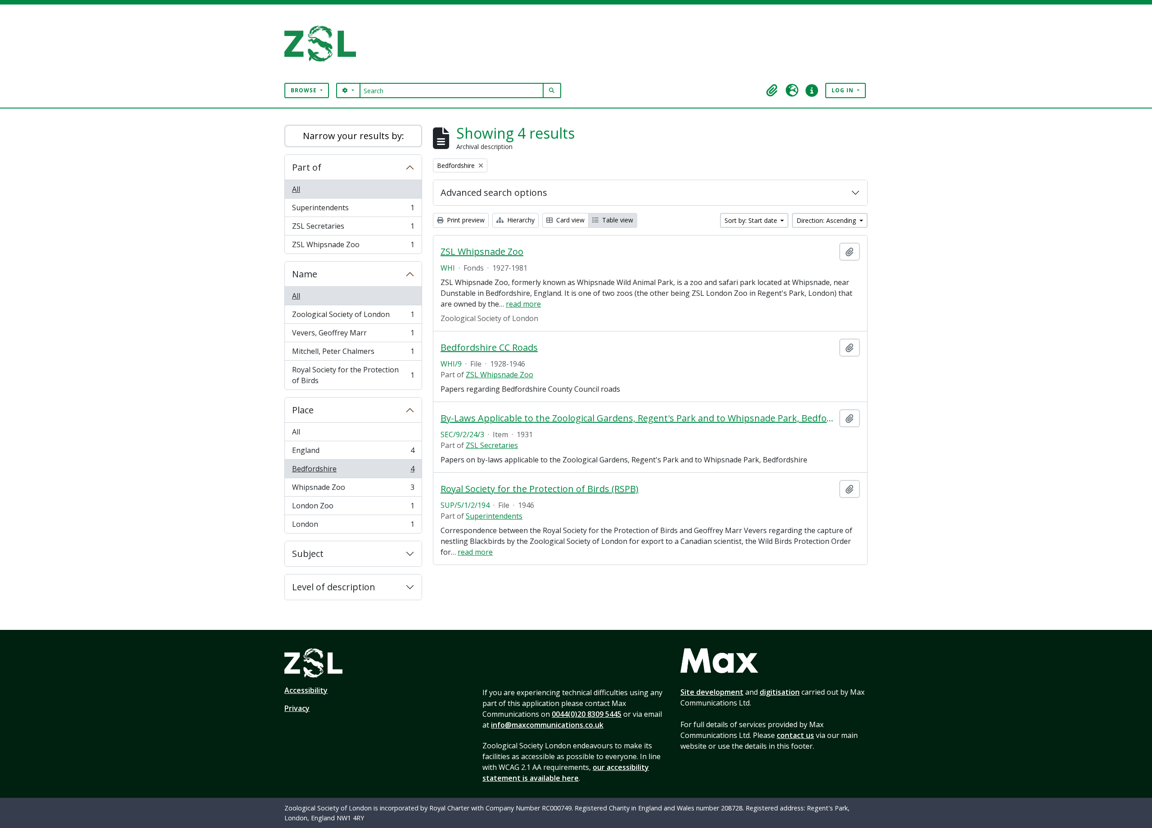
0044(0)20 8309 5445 (586, 714)
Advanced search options (494, 192)
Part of (306, 167)
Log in (843, 90)
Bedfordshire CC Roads (489, 347)
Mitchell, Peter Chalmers (353, 353)
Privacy (297, 708)
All (296, 189)
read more (523, 304)
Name (304, 274)
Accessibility (306, 690)
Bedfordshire (353, 471)
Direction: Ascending (827, 220)
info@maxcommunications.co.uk (547, 725)
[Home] (323, 43)
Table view (616, 220)
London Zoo (353, 508)
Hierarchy (520, 220)
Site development (711, 692)
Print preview (465, 220)
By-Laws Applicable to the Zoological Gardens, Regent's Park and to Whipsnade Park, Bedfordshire (638, 418)
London (353, 526)
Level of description (333, 587)
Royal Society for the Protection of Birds (353, 375)
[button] (772, 90)
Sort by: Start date (751, 220)
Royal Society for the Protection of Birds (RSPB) (540, 489)
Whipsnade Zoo (353, 489)
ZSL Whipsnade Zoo (353, 246)
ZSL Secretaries (353, 228)
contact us (795, 735)
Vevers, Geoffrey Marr (353, 335)
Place (303, 410)
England (353, 452)
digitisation (780, 692)
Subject (308, 553)
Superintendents (353, 210)
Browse (305, 90)
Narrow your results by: (353, 136)
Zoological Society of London (353, 316)
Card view (569, 220)
